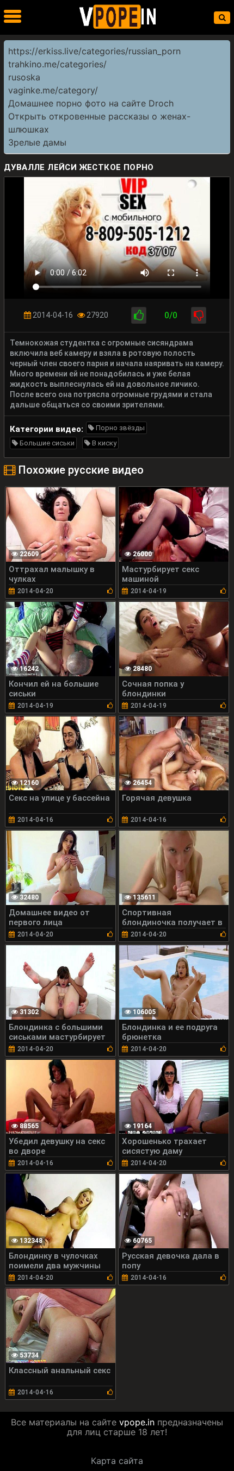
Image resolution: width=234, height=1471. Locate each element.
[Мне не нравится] (198, 315)
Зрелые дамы (37, 142)
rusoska (24, 77)
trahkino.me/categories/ (57, 64)
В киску (103, 443)
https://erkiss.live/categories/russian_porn (94, 51)
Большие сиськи (46, 443)
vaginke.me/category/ (53, 90)
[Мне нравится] (138, 315)
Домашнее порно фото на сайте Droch (91, 103)
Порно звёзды (119, 428)
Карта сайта (117, 1460)
